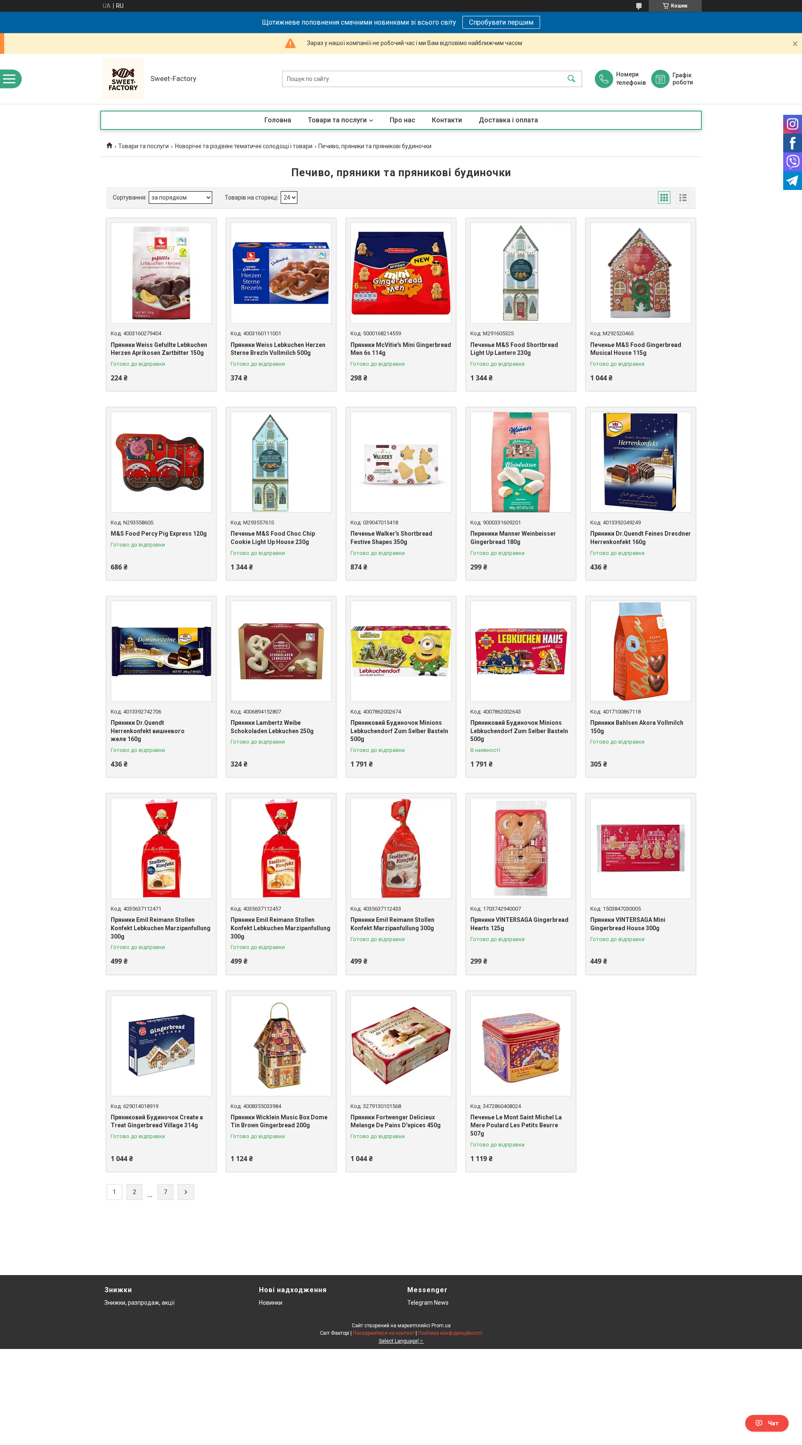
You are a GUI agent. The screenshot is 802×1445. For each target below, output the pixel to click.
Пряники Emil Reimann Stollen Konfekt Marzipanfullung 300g (392, 923)
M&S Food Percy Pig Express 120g (159, 533)
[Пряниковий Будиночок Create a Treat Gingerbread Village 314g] (161, 1045)
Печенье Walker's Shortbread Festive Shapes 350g (391, 537)
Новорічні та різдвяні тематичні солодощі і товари (243, 146)
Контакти (447, 120)
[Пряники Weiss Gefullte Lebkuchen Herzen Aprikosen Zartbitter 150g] (161, 273)
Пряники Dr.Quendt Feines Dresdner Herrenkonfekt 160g (640, 537)
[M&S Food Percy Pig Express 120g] (161, 462)
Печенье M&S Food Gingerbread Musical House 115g (635, 349)
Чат (773, 1423)
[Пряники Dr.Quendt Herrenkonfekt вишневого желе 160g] (161, 651)
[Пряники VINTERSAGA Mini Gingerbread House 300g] (640, 848)
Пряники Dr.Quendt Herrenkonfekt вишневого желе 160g (148, 730)
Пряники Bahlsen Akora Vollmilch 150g (636, 726)
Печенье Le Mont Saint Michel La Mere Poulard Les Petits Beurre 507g (516, 1125)
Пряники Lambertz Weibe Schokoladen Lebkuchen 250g (272, 726)
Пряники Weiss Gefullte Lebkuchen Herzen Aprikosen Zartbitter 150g (159, 349)
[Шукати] (571, 79)
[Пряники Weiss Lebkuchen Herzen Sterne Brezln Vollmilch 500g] (281, 273)
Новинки (270, 1302)
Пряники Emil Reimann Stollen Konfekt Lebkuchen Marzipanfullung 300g (161, 927)
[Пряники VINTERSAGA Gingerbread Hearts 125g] (520, 848)
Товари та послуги (337, 120)
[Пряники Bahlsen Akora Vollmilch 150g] (640, 651)
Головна (277, 120)
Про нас (402, 120)
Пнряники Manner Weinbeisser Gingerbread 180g (513, 537)
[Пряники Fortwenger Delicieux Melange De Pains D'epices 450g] (401, 1045)
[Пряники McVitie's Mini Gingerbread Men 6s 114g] (401, 273)
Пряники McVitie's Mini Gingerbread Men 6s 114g (400, 349)
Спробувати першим (501, 22)
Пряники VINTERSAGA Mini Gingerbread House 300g (627, 923)
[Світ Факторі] (123, 79)
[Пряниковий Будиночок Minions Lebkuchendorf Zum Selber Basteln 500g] (401, 651)
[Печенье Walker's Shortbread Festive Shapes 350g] (401, 462)
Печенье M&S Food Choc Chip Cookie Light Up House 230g (273, 537)
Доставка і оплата (508, 120)
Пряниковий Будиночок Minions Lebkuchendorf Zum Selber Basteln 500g (399, 730)
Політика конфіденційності (450, 1333)
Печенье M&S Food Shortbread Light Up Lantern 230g (514, 349)
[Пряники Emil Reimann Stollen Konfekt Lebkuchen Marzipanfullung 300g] (161, 848)
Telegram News (428, 1302)
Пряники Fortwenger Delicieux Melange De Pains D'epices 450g (395, 1121)
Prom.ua (441, 1326)
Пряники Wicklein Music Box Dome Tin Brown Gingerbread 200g (279, 1121)
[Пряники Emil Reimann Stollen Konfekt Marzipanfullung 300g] (401, 848)
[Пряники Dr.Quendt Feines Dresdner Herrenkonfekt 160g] (640, 462)
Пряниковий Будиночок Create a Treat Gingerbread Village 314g (157, 1121)
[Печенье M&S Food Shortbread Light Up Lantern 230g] (520, 273)
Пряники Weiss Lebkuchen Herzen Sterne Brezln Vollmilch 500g (278, 349)
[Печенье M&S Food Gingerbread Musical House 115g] (640, 273)
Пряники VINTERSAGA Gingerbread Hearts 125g (519, 923)
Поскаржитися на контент (383, 1333)
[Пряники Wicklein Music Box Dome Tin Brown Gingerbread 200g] (281, 1045)
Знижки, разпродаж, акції (139, 1302)
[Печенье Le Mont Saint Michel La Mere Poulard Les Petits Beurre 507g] (520, 1045)
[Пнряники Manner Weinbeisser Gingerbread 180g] (520, 462)
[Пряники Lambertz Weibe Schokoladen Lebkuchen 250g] (281, 651)
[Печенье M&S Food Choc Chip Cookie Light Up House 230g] (281, 462)
